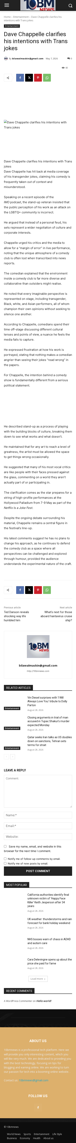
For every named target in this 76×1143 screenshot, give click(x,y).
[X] (29, 78)
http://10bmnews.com (38, 671)
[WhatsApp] (47, 78)
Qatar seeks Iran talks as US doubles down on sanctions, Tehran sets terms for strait (49, 741)
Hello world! (43, 1001)
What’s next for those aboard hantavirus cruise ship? (56, 616)
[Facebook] (20, 78)
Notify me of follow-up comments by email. (34, 858)
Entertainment (21, 17)
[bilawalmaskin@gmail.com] (6, 59)
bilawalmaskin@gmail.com (27, 58)
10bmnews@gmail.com (33, 1080)
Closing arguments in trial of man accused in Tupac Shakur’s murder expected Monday (48, 721)
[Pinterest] (38, 78)
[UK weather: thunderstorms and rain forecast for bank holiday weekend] (14, 924)
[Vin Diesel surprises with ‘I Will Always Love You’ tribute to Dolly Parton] (14, 703)
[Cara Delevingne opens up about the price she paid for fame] (14, 965)
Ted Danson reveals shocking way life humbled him (16, 616)
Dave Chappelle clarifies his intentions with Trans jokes (38, 163)
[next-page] (12, 756)
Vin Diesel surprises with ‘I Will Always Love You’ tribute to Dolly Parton (47, 701)
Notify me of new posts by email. (28, 863)
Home (7, 17)
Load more (37, 978)
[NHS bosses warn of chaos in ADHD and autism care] (14, 944)
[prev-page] (6, 756)
